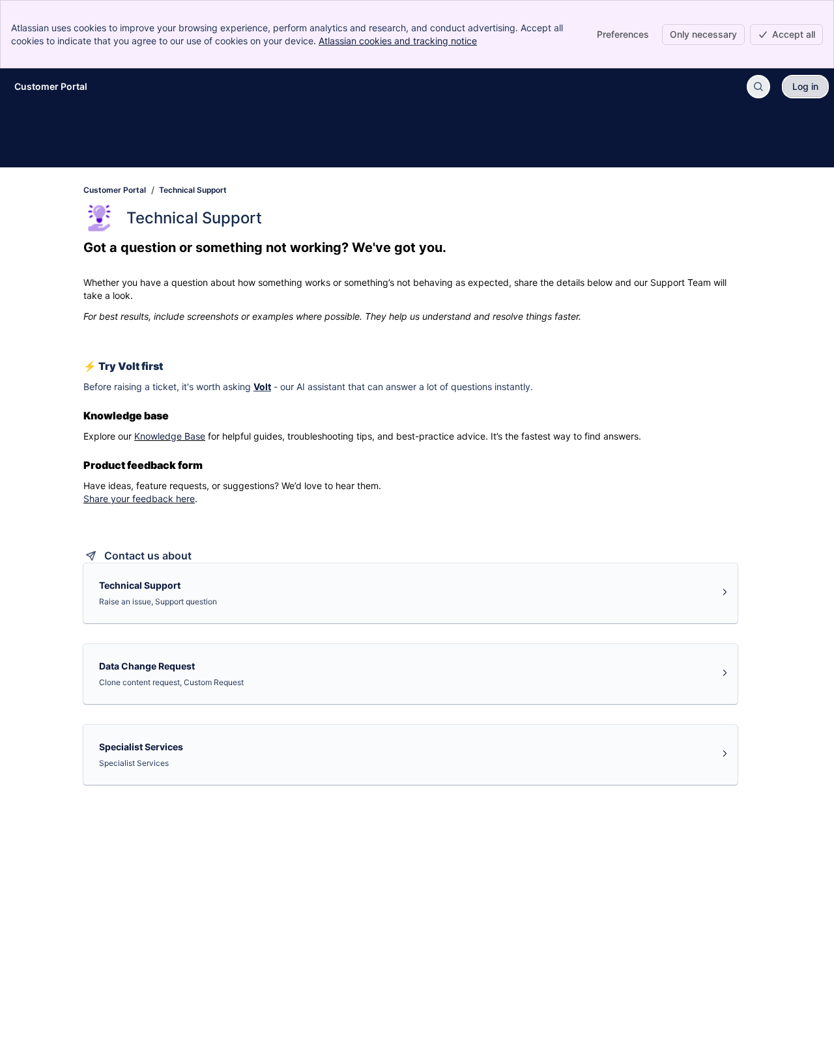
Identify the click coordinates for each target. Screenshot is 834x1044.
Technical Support (193, 190)
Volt (262, 386)
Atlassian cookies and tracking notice (398, 40)
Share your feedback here (139, 498)
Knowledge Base (169, 436)
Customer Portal (114, 190)
